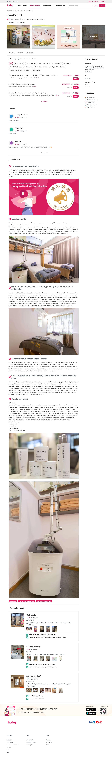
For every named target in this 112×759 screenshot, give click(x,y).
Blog (8, 752)
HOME (10, 11)
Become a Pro (30, 740)
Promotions (49, 742)
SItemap (48, 745)
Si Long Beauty (33, 647)
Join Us (9, 747)
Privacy (8, 749)
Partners (48, 740)
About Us (9, 740)
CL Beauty (31, 615)
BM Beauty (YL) (33, 676)
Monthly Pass (30, 745)
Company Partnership (32, 742)
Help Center (10, 742)
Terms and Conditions (13, 745)
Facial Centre (19, 11)
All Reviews (43, 153)
